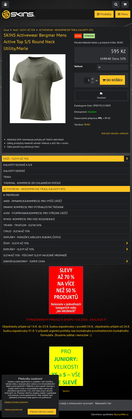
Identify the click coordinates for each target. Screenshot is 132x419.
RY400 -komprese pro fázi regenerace (29, 219)
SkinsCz (66, 391)
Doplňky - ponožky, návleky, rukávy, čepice (32, 237)
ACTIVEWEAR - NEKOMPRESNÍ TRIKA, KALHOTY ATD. (34, 189)
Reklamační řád (103, 403)
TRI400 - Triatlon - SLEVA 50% (22, 225)
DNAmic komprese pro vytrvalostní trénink (33, 207)
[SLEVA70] (66, 313)
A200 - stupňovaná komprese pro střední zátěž (35, 213)
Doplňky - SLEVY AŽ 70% (18, 249)
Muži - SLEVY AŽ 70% (16, 158)
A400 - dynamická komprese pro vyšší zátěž (32, 201)
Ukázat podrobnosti (13, 409)
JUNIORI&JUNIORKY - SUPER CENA (24, 261)
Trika (7, 177)
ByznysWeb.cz (121, 414)
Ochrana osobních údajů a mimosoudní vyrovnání (67, 403)
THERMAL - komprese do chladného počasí (32, 183)
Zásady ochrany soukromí (16, 402)
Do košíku (114, 80)
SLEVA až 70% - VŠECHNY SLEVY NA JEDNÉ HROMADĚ (35, 255)
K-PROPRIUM (11, 195)
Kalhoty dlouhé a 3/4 (17, 165)
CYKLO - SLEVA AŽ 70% (16, 231)
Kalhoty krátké (14, 171)
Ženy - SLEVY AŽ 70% (16, 243)
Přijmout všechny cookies (42, 411)
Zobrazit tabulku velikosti (114, 133)
